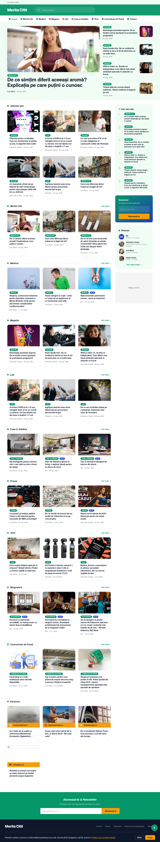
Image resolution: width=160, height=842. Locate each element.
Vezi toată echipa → (134, 265)
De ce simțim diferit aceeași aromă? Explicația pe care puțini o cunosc (47, 82)
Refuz (139, 837)
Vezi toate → (106, 206)
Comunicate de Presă (114, 19)
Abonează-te (134, 216)
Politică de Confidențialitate (134, 826)
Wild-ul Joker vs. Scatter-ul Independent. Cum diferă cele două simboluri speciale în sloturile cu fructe (119, 70)
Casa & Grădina (81, 19)
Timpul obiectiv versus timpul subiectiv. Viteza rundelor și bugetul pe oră (119, 90)
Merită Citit (28, 19)
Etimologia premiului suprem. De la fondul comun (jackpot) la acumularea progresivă (120, 33)
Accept (150, 837)
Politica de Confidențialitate (103, 837)
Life (66, 19)
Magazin (55, 19)
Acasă (14, 19)
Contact (133, 19)
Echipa (107, 826)
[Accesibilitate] (154, 827)
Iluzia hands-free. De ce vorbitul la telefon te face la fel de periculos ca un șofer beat (119, 51)
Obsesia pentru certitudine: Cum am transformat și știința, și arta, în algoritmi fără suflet (136, 185)
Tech (96, 19)
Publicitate (117, 826)
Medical (42, 19)
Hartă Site (151, 826)
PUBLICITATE (134, 288)
